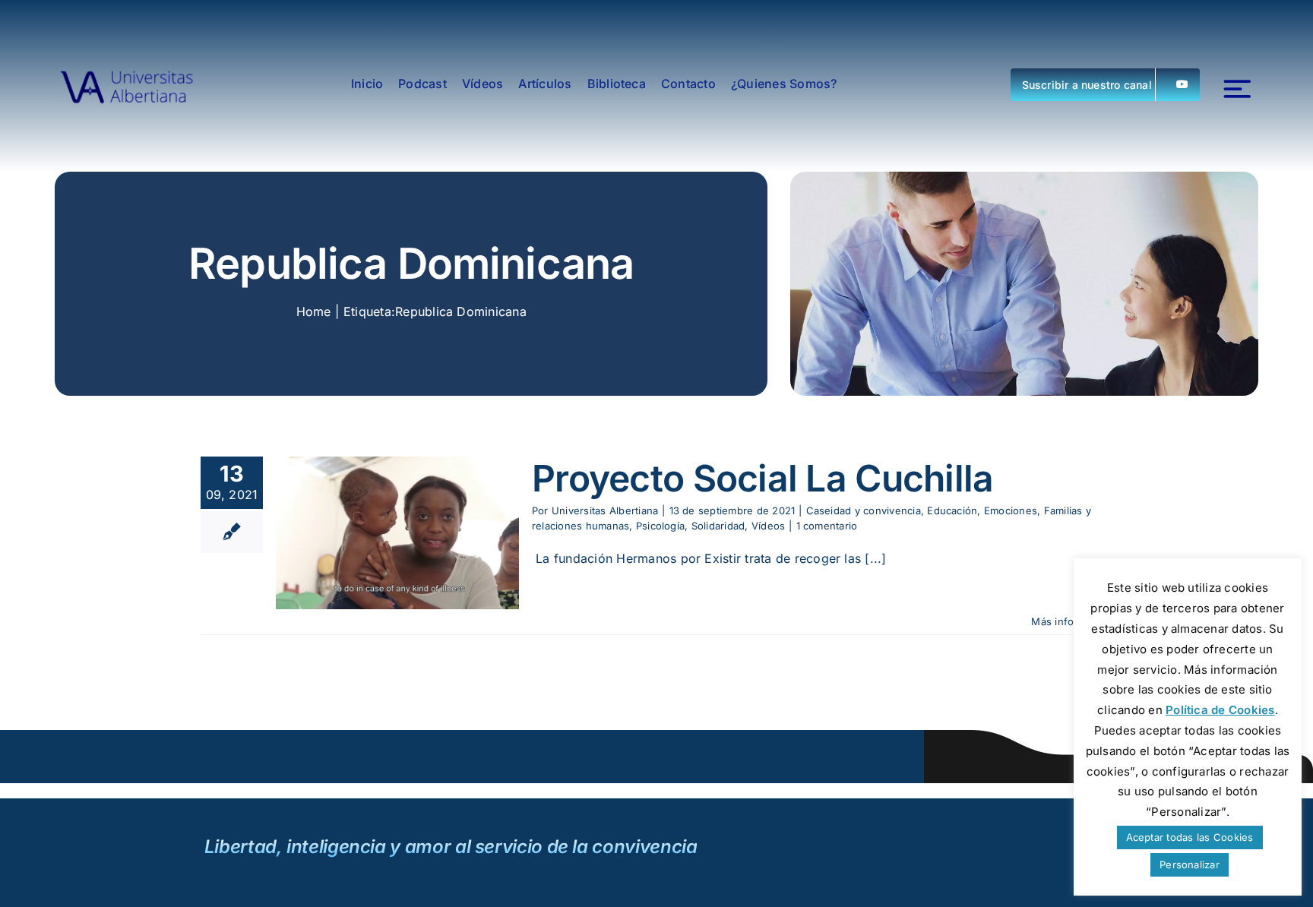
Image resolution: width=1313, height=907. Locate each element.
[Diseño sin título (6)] (127, 84)
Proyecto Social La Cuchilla (763, 478)
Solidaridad (718, 526)
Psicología (660, 526)
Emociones (1010, 510)
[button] (1105, 84)
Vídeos (768, 526)
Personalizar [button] (1190, 864)
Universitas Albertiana (605, 510)
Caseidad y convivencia (863, 510)
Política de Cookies (1220, 710)
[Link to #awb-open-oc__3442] (1237, 89)
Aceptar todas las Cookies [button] (1190, 837)
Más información (1071, 621)
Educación (952, 510)
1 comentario (827, 526)
